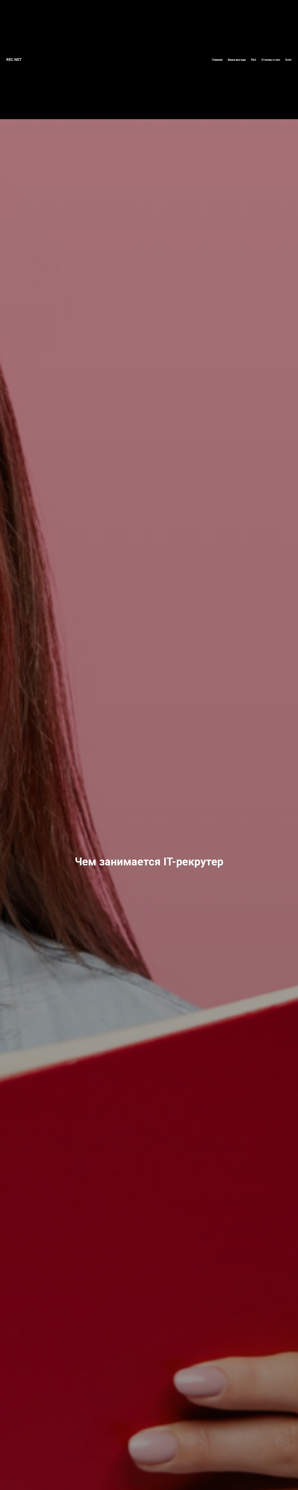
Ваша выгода (237, 59)
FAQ (253, 59)
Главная (217, 59)
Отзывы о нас (270, 59)
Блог (288, 59)
